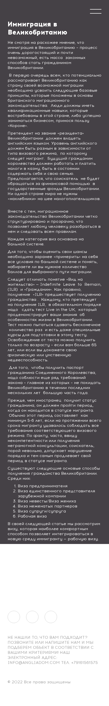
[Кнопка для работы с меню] (95, 11)
